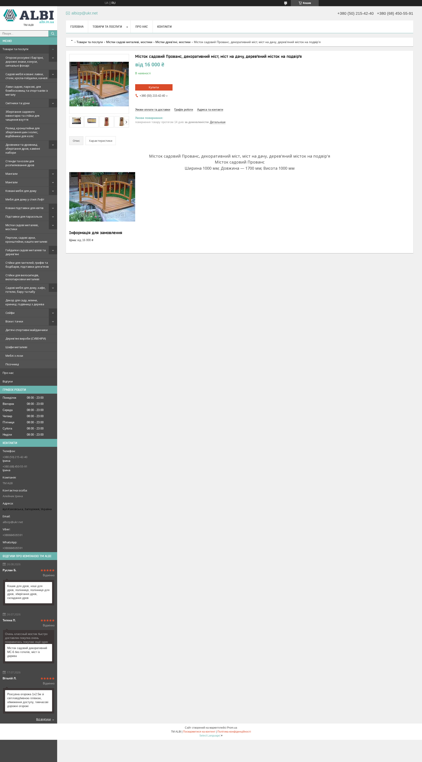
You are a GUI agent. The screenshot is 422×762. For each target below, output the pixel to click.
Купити (154, 87)
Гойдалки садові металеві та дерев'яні (25, 252)
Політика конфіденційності (234, 731)
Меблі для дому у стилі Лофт (24, 199)
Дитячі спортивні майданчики (26, 330)
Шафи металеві (16, 347)
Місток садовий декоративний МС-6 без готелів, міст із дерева (27, 652)
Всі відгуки (43, 719)
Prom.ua (232, 727)
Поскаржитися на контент (199, 731)
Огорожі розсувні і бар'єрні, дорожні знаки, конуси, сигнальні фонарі (24, 61)
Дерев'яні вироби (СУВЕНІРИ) (25, 338)
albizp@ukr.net (13, 522)
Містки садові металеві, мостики (21, 227)
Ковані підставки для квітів (24, 208)
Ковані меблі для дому (20, 191)
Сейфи (10, 313)
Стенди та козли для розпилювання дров (19, 163)
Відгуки (8, 381)
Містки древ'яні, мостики (173, 42)
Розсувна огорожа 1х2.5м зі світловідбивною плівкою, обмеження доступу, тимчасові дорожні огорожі (27, 700)
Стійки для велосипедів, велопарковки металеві (22, 277)
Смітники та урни (17, 103)
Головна (77, 26)
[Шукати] (52, 33)
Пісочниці (12, 364)
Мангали (11, 174)
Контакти (164, 26)
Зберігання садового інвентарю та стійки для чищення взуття (22, 116)
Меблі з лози (14, 356)
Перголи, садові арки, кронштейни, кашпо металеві (26, 240)
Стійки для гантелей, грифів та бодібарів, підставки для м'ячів (27, 265)
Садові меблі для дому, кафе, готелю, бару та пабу (25, 290)
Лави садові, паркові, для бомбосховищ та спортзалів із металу (26, 90)
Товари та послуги (15, 49)
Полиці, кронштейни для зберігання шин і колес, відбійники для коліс (22, 132)
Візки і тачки (14, 321)
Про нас (8, 373)
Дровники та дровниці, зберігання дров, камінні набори (22, 149)
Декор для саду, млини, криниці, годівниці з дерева (24, 302)
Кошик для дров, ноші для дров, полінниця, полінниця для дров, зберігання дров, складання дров (28, 592)
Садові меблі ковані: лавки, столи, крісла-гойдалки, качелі (26, 76)
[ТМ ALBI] (28, 16)
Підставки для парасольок (23, 216)
